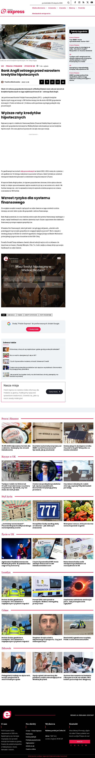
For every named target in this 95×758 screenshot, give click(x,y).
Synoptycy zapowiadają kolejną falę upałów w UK (79, 68)
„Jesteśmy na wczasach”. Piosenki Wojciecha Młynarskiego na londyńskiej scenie (16, 526)
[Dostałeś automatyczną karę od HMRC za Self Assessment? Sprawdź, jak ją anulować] (47, 432)
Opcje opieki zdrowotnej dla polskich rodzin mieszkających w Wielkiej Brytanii (47, 677)
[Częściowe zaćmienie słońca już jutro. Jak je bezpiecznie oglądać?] (78, 586)
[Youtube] (92, 2)
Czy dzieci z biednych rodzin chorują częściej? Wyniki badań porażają (77, 486)
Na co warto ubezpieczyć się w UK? (23, 355)
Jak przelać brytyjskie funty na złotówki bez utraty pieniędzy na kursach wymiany (34, 375)
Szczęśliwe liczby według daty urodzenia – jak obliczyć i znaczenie (46, 526)
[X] (88, 2)
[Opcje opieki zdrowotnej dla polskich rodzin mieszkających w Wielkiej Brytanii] (47, 662)
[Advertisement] (33, 152)
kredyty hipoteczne (31, 315)
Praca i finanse (14, 66)
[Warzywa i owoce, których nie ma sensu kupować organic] (78, 510)
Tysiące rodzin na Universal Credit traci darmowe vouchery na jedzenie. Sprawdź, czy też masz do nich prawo (16, 487)
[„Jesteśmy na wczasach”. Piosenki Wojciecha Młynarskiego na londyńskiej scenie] (16, 510)
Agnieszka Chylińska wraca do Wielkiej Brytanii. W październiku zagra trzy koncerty (16, 564)
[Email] (57, 82)
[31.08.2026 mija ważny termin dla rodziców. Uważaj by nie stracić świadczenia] (16, 432)
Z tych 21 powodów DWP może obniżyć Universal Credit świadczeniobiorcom (46, 564)
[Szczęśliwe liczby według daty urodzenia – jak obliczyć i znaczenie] (47, 510)
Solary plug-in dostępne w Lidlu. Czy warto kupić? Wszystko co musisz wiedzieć (80, 49)
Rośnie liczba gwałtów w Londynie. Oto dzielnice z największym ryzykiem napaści (15, 602)
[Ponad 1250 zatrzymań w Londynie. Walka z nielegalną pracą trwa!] (47, 586)
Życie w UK (29, 66)
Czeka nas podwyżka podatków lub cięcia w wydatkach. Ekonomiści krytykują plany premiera (36, 368)
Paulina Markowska (12, 82)
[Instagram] (79, 2)
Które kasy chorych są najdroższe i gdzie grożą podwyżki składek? (35, 349)
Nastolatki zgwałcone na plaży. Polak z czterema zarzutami (77, 638)
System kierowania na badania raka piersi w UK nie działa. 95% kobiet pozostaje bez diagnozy (77, 677)
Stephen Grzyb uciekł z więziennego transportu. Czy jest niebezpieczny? (47, 639)
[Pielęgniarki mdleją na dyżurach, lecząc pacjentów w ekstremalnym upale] (16, 662)
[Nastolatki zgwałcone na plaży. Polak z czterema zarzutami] (78, 624)
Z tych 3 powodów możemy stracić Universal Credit (29, 361)
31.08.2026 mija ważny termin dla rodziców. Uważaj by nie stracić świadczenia (16, 448)
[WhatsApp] (52, 82)
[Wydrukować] (63, 82)
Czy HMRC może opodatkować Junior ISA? (79, 40)
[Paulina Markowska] (2, 82)
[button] (68, 2)
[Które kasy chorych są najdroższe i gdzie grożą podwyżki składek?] (6, 349)
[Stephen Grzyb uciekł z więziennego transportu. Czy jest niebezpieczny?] (47, 624)
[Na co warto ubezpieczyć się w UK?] (6, 355)
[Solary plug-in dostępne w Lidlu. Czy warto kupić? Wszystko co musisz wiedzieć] (78, 432)
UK (2, 66)
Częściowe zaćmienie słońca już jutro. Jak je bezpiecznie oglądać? (78, 602)
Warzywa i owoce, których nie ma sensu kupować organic (78, 525)
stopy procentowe (45, 315)
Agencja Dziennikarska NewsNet (55, 756)
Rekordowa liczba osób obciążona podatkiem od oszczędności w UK (75, 564)
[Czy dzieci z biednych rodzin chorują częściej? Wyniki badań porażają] (78, 470)
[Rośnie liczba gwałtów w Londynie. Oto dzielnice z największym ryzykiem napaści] (16, 586)
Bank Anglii (11, 315)
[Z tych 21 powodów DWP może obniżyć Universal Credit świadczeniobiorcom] (47, 548)
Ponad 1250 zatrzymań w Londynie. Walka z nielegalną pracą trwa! (45, 602)
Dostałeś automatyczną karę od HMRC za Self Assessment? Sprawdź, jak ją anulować (47, 448)
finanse (19, 315)
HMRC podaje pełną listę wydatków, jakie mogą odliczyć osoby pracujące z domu (80, 77)
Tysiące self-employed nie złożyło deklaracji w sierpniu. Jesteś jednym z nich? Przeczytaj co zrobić (80, 59)
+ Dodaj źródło (33, 329)
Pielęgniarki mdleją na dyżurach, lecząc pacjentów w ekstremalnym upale (16, 677)
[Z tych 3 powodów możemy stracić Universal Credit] (6, 361)
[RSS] (83, 2)
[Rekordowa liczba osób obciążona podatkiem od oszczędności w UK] (78, 548)
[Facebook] (75, 2)
